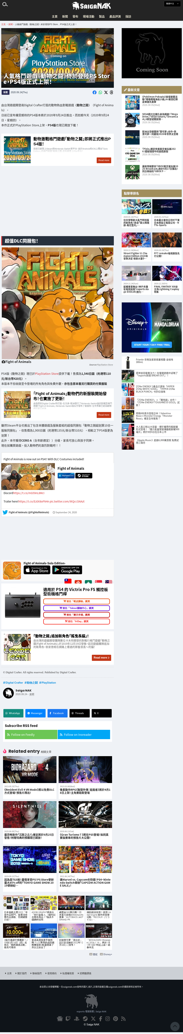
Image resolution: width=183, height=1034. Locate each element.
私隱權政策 (68, 973)
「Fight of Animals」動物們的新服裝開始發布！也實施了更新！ (57, 404)
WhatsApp (14, 713)
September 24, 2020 (66, 512)
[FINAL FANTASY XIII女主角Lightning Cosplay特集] (167, 273)
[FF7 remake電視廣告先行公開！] (167, 240)
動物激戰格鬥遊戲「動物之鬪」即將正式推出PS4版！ (57, 150)
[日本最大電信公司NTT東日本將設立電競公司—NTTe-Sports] (167, 206)
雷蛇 (95, 954)
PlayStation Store (105, 364)
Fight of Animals (71, 468)
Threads (79, 713)
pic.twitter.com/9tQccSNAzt (67, 501)
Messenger (36, 713)
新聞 (65, 16)
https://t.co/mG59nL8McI (28, 493)
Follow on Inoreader (78, 734)
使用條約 (52, 973)
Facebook (58, 713)
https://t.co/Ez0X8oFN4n (33, 501)
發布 (75, 16)
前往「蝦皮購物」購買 (78, 601)
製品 (102, 16)
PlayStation (49, 682)
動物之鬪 (32, 682)
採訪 (128, 16)
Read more (100, 657)
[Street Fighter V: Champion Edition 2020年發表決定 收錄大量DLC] (136, 240)
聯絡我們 (37, 973)
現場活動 (88, 16)
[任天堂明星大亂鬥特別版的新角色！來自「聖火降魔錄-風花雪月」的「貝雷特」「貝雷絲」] (136, 206)
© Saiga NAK (91, 1024)
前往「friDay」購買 (78, 621)
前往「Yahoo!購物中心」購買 (78, 608)
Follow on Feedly (22, 734)
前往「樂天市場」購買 (78, 614)
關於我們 (22, 973)
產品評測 (115, 16)
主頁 (55, 16)
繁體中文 (170, 4)
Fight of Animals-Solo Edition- (45, 563)
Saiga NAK (91, 6)
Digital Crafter (14, 682)
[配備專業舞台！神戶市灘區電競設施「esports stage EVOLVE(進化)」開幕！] (136, 273)
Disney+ (107, 954)
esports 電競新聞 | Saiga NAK (91, 1011)
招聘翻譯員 (85, 973)
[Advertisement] (57, 205)
